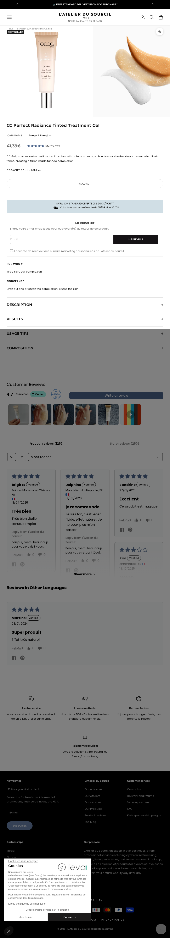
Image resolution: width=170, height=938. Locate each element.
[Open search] (11, 457)
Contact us (134, 789)
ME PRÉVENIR (136, 239)
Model (11, 851)
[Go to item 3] (63, 414)
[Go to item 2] (41, 414)
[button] (9, 931)
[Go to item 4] (85, 414)
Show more (83, 574)
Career (11, 857)
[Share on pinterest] (22, 564)
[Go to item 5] (108, 414)
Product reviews (95, 815)
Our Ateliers (92, 796)
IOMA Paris (14, 135)
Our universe (93, 789)
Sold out (85, 183)
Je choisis (25, 917)
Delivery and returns (140, 796)
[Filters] (22, 457)
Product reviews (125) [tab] (45, 443)
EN (100, 900)
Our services (93, 802)
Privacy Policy (112, 919)
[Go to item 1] (18, 414)
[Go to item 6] (130, 414)
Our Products (93, 809)
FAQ (129, 809)
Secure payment (138, 802)
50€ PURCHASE (106, 4)
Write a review (116, 395)
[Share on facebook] (14, 564)
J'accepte (69, 917)
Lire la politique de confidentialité (27, 903)
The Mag (90, 822)
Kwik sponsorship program (145, 815)
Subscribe (20, 825)
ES (92, 900)
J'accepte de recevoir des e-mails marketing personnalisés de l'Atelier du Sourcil (68, 251)
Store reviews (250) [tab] (124, 443)
